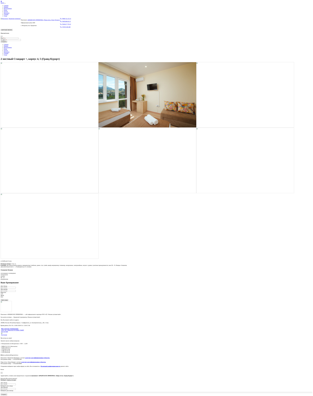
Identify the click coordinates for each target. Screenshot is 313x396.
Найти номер (4, 300)
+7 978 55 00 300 (65, 27)
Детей (2, 295)
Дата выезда (4, 289)
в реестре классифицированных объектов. (37, 358)
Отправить (4, 41)
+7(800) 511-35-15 (66, 18)
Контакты (6, 13)
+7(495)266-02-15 (66, 21)
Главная (6, 5)
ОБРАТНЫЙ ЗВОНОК (6, 30)
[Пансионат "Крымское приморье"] (11, 18)
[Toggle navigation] (5, 3)
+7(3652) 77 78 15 (66, 24)
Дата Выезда (4, 387)
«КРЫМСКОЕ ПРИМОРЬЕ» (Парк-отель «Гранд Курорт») (43, 20)
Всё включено (8, 8)
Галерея (6, 14)
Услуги (6, 11)
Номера (6, 7)
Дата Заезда (4, 286)
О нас (5, 16)
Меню (2, 3)
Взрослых (3, 292)
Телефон (3, 40)
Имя (2, 38)
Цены (5, 10)
